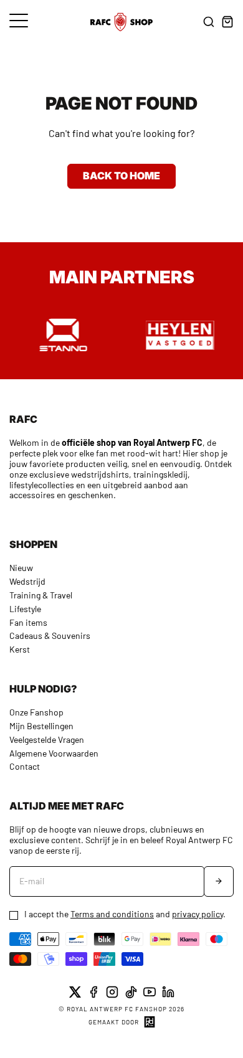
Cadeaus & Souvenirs (49, 635)
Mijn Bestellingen (41, 725)
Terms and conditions (112, 914)
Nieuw (21, 567)
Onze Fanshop (36, 712)
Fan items (28, 622)
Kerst (19, 649)
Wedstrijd (27, 581)
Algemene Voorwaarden (53, 753)
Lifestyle (25, 608)
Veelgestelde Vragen (46, 739)
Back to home (121, 175)
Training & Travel (40, 595)
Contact (24, 766)
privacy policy (197, 914)
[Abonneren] (219, 881)
